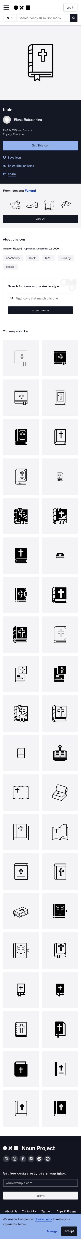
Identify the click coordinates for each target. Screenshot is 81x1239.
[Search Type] (10, 18)
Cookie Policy (43, 1219)
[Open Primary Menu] (6, 8)
